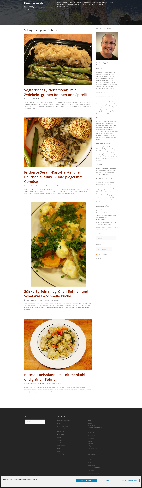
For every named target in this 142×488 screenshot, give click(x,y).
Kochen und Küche (102, 2)
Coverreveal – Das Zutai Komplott (105, 213)
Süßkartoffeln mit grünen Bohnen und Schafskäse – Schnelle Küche (56, 293)
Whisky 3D (59, 451)
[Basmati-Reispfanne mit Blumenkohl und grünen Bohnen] (58, 344)
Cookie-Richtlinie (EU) (94, 467)
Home (59, 2)
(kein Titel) (99, 210)
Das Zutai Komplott (93, 433)
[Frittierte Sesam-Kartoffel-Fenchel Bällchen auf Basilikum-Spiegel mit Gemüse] (58, 142)
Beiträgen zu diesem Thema (104, 127)
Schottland (72, 2)
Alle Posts (78, 4)
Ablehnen (108, 480)
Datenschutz (14, 485)
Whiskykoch (111, 133)
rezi (41, 99)
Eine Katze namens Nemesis (95, 430)
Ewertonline (102, 254)
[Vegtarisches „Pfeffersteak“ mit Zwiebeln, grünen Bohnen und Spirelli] (58, 59)
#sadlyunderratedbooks (63, 420)
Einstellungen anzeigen (129, 480)
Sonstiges (70, 4)
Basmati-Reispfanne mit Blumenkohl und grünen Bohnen (54, 377)
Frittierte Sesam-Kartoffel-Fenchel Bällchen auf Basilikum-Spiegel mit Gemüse (53, 177)
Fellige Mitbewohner (89, 2)
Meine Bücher (60, 431)
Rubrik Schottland (103, 108)
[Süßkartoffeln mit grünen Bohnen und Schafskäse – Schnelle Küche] (58, 244)
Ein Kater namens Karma (95, 427)
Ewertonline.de (33, 3)
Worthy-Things (61, 4)
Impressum (20, 485)
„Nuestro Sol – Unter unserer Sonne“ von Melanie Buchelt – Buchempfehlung (106, 217)
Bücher (65, 2)
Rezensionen (60, 434)
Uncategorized (61, 445)
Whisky (79, 2)
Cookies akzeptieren (86, 480)
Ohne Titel (99, 258)
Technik (112, 2)
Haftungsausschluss (62, 6)
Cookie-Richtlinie (6, 485)
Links (84, 4)
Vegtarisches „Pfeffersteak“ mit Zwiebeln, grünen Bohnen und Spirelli (55, 92)
